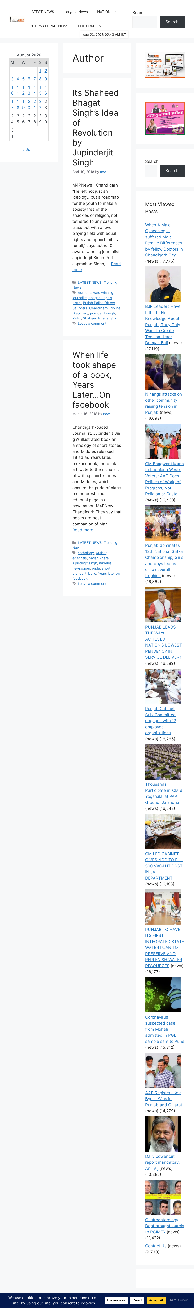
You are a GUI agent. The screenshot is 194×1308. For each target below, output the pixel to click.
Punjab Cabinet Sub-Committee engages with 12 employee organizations (160, 720)
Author (83, 293)
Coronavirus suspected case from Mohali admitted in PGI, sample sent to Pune (164, 1029)
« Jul (26, 149)
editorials (79, 558)
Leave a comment (92, 323)
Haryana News (76, 11)
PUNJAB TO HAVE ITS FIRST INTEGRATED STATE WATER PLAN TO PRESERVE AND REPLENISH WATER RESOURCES (164, 947)
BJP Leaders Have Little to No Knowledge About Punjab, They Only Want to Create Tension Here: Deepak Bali (163, 324)
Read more (82, 530)
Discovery (80, 313)
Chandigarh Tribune (104, 308)
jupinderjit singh (102, 313)
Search (139, 12)
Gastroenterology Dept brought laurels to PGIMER (164, 1225)
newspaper (81, 568)
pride (96, 568)
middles (105, 563)
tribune (90, 573)
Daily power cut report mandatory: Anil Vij (162, 1162)
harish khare (99, 558)
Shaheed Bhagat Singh (101, 318)
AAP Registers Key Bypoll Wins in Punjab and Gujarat (163, 1098)
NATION (103, 11)
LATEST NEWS (41, 11)
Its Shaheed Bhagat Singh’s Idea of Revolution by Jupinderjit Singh (95, 127)
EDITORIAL (87, 26)
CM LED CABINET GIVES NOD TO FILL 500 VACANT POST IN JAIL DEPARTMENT (164, 866)
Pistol (76, 318)
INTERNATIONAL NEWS (49, 26)
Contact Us (156, 1246)
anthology (86, 553)
